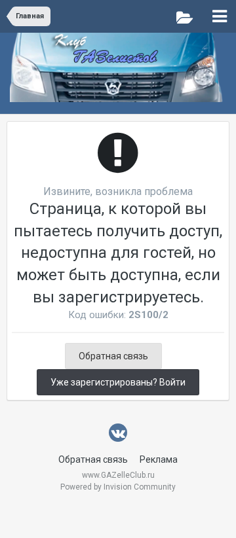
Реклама (159, 459)
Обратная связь (113, 356)
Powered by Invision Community (118, 487)
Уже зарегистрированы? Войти (118, 382)
